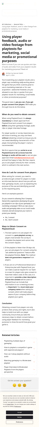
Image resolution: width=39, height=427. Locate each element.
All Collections (6, 24)
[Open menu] (35, 3)
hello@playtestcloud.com (24, 158)
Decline (19, 417)
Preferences (19, 422)
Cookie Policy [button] (10, 404)
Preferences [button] (17, 406)
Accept (20, 412)
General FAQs (18, 24)
